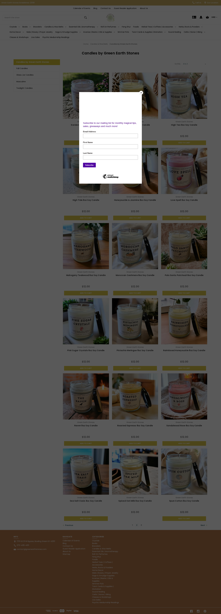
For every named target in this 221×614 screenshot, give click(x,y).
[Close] (141, 93)
